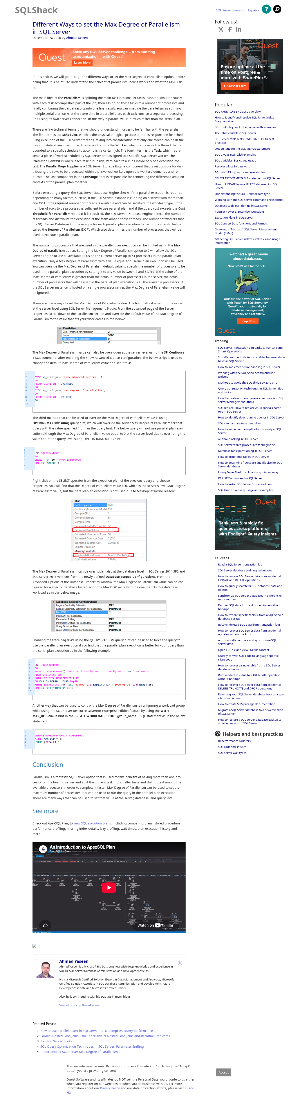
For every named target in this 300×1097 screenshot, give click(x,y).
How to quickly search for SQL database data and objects (250, 588)
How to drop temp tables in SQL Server (243, 457)
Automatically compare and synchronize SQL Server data (247, 642)
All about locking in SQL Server (238, 439)
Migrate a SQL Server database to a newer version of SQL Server (250, 712)
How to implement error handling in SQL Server (249, 367)
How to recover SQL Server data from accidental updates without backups (249, 632)
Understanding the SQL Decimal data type (242, 194)
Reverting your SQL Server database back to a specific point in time (251, 696)
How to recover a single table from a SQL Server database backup (249, 667)
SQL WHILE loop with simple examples (240, 172)
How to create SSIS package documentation (246, 704)
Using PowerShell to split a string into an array (248, 472)
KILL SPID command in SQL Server (240, 478)
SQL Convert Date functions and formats (241, 223)
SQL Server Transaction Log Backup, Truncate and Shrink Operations (250, 349)
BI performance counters (234, 741)
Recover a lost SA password (232, 166)
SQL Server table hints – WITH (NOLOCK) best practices (244, 141)
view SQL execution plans (92, 823)
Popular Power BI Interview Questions (239, 212)
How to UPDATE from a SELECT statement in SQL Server (246, 186)
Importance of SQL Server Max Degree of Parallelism (79, 1052)
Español (254, 10)
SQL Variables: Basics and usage (235, 160)
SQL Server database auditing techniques (245, 570)
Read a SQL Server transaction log (240, 564)
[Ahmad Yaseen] (45, 978)
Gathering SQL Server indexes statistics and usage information (247, 241)
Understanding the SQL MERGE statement (242, 149)
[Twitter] (180, 962)
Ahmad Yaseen (77, 38)
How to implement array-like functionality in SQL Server (250, 431)
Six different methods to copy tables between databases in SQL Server (251, 359)
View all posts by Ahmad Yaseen (80, 1005)
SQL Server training (230, 10)
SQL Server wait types (232, 753)
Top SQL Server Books (56, 1041)
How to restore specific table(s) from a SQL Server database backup (250, 617)
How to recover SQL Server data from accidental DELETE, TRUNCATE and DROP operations (249, 686)
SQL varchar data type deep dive (239, 423)
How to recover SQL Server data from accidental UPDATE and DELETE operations (249, 578)
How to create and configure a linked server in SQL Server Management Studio (251, 400)
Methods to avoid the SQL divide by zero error (248, 382)
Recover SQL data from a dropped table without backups (249, 607)
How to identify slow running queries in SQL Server (251, 417)
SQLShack (36, 10)
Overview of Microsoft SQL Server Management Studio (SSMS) (246, 231)
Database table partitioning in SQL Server (242, 206)
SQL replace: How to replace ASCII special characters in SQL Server (250, 409)
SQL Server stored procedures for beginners (246, 445)
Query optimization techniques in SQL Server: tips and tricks (250, 390)
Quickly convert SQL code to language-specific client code (248, 657)
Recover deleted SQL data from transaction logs (249, 625)
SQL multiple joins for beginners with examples (245, 127)
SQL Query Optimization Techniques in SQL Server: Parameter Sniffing (92, 1046)
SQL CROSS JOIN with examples (235, 154)
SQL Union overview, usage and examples (245, 490)
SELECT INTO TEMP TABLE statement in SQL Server (248, 178)
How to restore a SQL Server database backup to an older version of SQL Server (250, 721)
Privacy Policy (110, 1088)
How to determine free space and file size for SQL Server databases (250, 464)
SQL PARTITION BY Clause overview (238, 111)
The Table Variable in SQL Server (235, 133)
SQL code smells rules (232, 747)
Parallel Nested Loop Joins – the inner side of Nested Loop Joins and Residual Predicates (105, 1036)
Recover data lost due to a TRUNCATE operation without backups (249, 677)
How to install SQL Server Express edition (245, 484)
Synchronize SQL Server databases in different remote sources (250, 597)
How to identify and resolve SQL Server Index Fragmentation (244, 119)
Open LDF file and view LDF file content (243, 650)
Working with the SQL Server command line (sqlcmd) (249, 200)
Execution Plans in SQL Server (234, 217)
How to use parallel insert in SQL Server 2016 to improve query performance (96, 1031)
